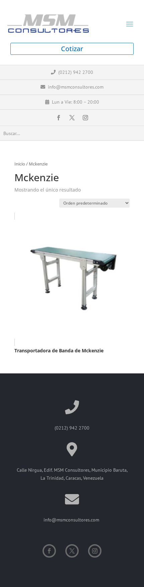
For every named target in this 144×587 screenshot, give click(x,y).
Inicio (19, 164)
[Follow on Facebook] (58, 117)
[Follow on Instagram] (85, 117)
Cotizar (72, 48)
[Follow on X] (72, 117)
